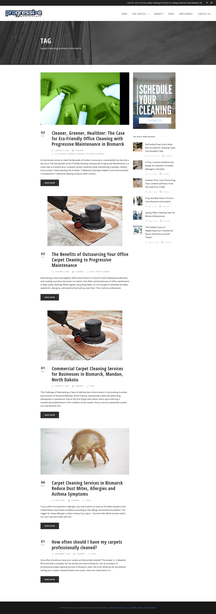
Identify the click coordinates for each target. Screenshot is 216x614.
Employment (186, 13)
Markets (159, 13)
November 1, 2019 (62, 554)
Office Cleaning (103, 272)
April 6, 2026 (153, 221)
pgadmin (79, 150)
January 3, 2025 (62, 150)
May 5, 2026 (152, 206)
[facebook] (207, 2)
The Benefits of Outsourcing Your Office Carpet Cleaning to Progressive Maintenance (90, 259)
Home (124, 13)
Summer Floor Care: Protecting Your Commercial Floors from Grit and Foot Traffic (160, 183)
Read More (50, 183)
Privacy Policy (118, 608)
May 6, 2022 (60, 500)
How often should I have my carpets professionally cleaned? (87, 544)
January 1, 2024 (62, 386)
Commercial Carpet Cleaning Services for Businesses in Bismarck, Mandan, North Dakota (87, 374)
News (171, 13)
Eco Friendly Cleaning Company (69, 154)
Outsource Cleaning (94, 154)
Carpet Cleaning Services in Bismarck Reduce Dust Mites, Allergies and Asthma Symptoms (87, 488)
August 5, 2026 (154, 156)
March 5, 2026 (153, 242)
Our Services (139, 13)
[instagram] (211, 2)
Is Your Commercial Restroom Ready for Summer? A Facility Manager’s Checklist (159, 165)
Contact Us (204, 13)
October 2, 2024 (62, 272)
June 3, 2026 (152, 192)
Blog (92, 272)
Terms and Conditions (143, 608)
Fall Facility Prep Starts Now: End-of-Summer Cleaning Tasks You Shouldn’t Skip (160, 148)
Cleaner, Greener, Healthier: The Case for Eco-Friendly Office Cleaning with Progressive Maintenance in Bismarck (88, 138)
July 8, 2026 (152, 174)
